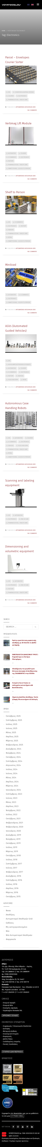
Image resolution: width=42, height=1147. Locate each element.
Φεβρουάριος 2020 (14, 827)
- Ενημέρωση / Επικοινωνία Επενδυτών (16, 1026)
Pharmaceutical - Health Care (17, 99)
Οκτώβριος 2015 (13, 896)
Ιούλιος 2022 (11, 814)
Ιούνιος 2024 (11, 773)
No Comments (32, 110)
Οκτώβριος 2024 (13, 757)
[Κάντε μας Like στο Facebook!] (13, 1126)
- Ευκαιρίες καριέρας (10, 1008)
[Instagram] (18, 1126)
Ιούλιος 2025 (11, 724)
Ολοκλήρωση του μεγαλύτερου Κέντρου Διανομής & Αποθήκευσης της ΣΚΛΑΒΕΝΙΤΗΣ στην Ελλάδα (24, 671)
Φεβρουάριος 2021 (14, 822)
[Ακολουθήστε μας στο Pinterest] (27, 1126)
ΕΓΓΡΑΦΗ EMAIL (17, 1116)
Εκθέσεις (10, 923)
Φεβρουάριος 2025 (14, 745)
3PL (9, 92)
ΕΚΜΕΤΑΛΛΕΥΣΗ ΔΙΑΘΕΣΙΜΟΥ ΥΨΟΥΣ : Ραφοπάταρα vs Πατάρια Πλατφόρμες (25, 657)
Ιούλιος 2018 (11, 859)
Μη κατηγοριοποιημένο (16, 927)
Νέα (7, 931)
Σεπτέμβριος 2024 (14, 761)
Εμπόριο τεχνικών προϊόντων (19, 1141)
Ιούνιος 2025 (11, 728)
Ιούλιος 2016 (11, 884)
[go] (35, 626)
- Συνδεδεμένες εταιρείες (11, 1042)
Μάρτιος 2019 (12, 851)
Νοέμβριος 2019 (13, 839)
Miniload (10, 264)
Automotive (12, 153)
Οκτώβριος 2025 (13, 716)
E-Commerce (12, 157)
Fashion (10, 230)
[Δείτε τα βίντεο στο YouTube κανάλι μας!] (22, 1126)
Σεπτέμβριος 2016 (14, 880)
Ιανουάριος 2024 (13, 790)
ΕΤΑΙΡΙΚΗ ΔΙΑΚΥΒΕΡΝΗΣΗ (13, 1052)
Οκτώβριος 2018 (13, 855)
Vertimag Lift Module (18, 123)
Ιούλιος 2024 (11, 769)
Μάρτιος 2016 (12, 892)
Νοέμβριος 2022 (13, 810)
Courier (11, 96)
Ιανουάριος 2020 (13, 831)
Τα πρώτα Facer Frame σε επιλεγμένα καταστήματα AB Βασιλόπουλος (22, 685)
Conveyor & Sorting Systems (24, 92)
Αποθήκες (10, 914)
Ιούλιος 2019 (11, 847)
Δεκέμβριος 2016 (13, 876)
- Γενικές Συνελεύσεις (10, 1044)
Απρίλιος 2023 (12, 806)
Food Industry (13, 379)
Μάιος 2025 (11, 732)
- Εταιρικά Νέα (7, 1005)
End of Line (24, 519)
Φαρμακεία (11, 939)
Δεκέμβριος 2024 (13, 749)
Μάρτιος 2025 (12, 740)
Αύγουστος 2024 (13, 765)
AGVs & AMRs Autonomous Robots (19, 364)
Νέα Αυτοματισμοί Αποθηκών (19, 935)
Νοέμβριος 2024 (13, 753)
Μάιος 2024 (11, 777)
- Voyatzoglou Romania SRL (12, 1011)
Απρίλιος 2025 (12, 736)
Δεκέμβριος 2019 (13, 835)
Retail (10, 237)
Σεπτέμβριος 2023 (14, 794)
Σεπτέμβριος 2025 (14, 720)
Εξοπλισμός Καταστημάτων (10, 1138)
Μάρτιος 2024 (12, 786)
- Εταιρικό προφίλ (8, 1003)
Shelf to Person (15, 192)
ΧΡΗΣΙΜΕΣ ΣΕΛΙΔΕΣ (10, 1015)
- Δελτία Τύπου (7, 1039)
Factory (10, 161)
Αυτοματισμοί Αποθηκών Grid (26, 107)
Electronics (22, 96)
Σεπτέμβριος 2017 (14, 863)
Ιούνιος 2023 (11, 798)
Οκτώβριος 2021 (13, 818)
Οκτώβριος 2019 (13, 843)
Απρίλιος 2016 (12, 888)
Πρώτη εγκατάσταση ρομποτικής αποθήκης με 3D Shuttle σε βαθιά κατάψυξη (24, 642)
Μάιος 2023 (11, 802)
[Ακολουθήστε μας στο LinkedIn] (32, 1126)
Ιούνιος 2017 (11, 868)
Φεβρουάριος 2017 (14, 872)
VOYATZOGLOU (14, 1133)
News (8, 910)
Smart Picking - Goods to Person (19, 168)
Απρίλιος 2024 (12, 781)
